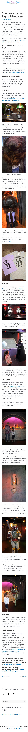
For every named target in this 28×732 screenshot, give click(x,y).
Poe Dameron (16, 100)
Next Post (23, 677)
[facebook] (9, 694)
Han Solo (8, 241)
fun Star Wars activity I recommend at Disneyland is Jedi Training (13, 651)
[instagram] (4, 694)
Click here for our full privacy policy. (12, 714)
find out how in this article (17, 386)
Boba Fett (7, 388)
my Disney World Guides (12, 664)
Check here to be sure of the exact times (13, 72)
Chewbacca (5, 126)
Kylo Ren (21, 289)
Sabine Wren (11, 98)
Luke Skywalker (20, 98)
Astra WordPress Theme (15, 728)
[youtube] (14, 694)
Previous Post (5, 677)
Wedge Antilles (6, 100)
